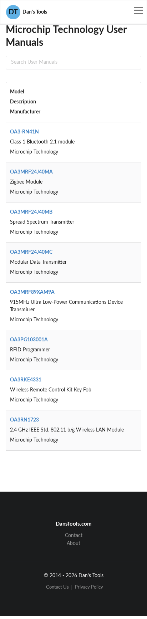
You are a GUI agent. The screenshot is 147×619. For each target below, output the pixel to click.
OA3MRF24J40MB (31, 212)
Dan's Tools (28, 12)
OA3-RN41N (24, 132)
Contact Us (57, 587)
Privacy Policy (89, 587)
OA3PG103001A (29, 339)
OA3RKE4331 (25, 379)
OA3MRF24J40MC (31, 252)
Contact (73, 535)
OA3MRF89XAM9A (32, 292)
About (73, 543)
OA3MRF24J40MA (31, 172)
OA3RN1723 (24, 420)
